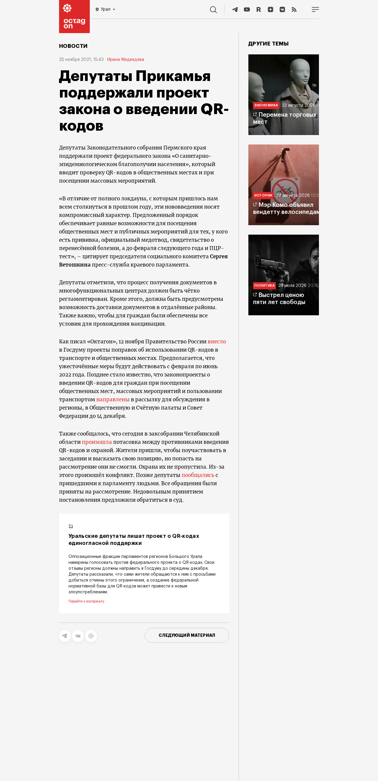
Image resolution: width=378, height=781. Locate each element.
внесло (217, 341)
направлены (113, 399)
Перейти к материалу (86, 601)
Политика (264, 285)
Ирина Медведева (125, 60)
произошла (97, 442)
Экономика (266, 105)
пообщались (198, 475)
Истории (263, 195)
